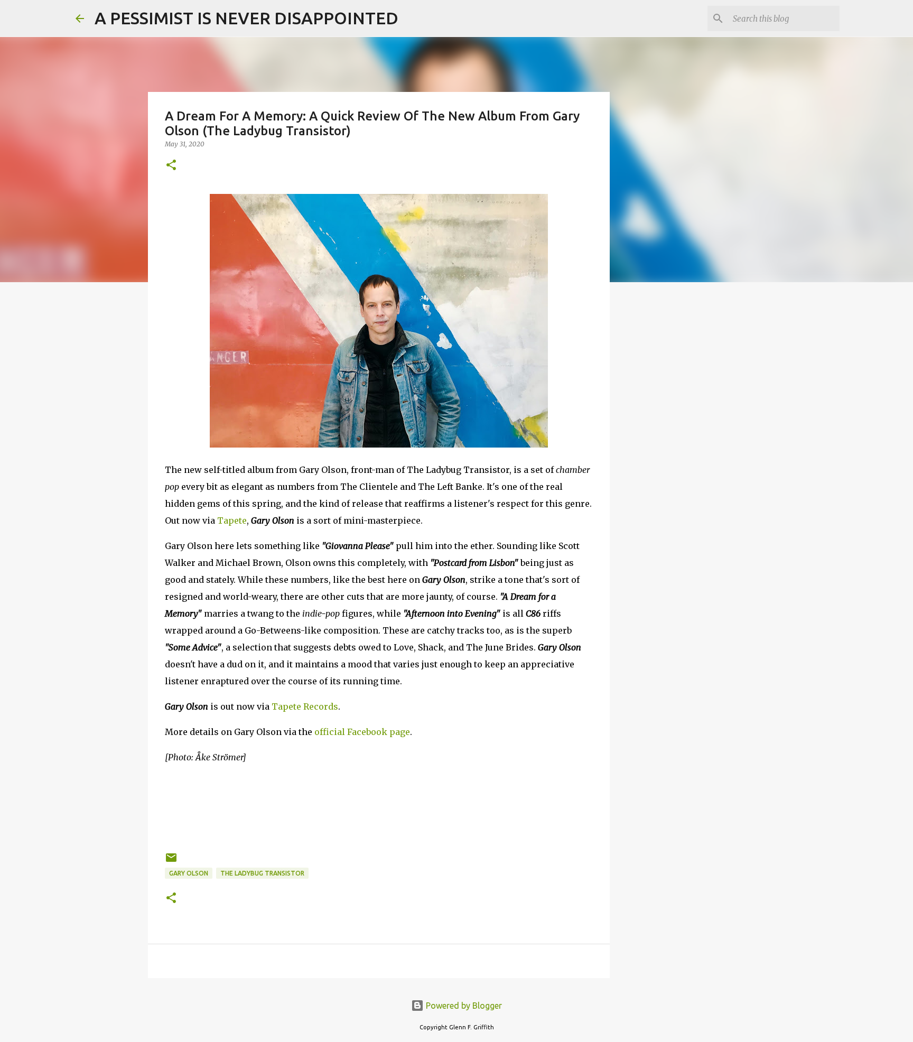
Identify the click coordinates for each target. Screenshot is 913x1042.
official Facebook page (362, 732)
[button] (171, 166)
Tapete (232, 520)
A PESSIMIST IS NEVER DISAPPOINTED (246, 17)
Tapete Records (305, 706)
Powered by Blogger (463, 1005)
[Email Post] (171, 861)
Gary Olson (188, 873)
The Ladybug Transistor (262, 873)
